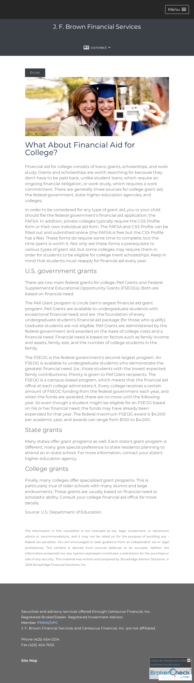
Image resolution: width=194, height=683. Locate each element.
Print (35, 72)
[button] (177, 9)
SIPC (54, 622)
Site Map (29, 660)
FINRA (42, 622)
